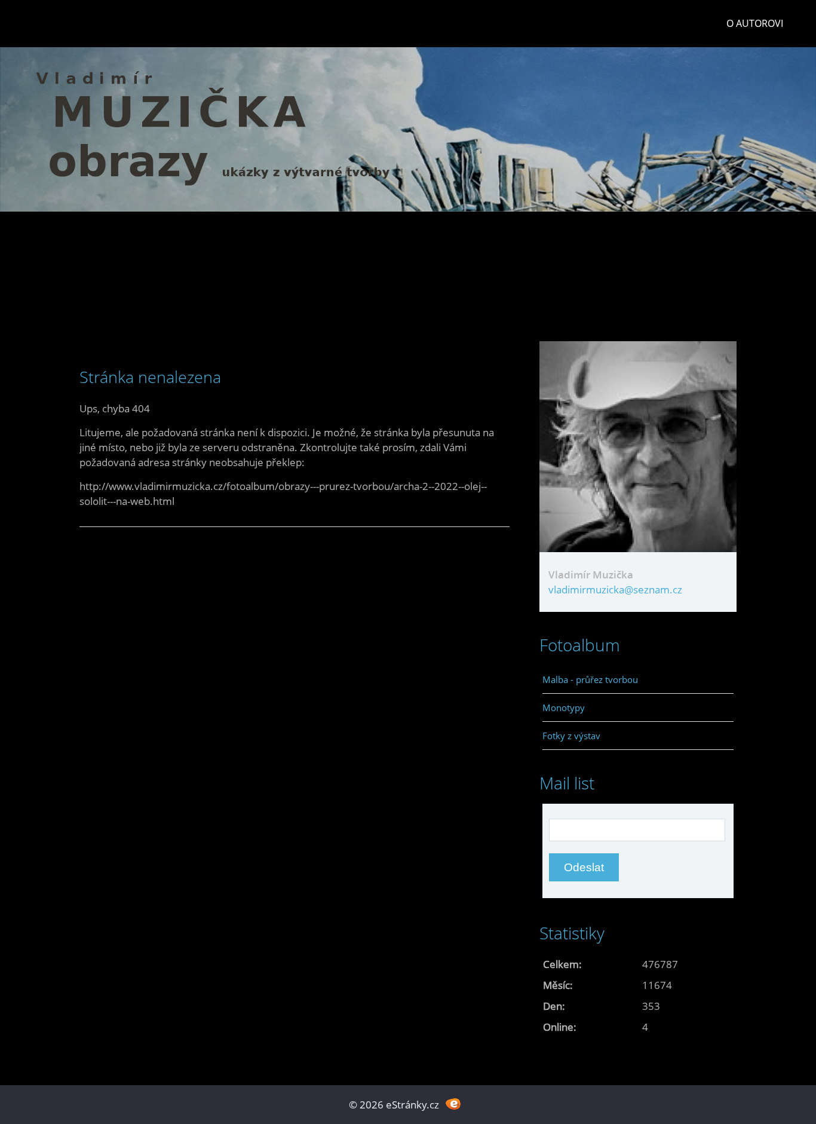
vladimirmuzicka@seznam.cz (615, 589)
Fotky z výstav (571, 736)
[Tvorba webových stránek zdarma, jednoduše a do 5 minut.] (453, 1103)
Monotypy (563, 707)
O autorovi (754, 23)
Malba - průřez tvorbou (590, 679)
